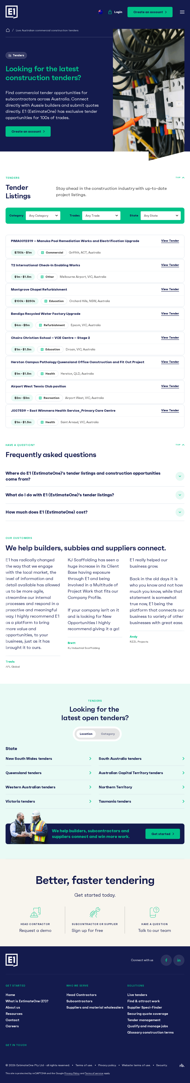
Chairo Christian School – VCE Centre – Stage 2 (50, 338)
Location (86, 734)
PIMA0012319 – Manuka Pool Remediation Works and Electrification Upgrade (75, 241)
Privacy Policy (72, 1073)
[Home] (8, 30)
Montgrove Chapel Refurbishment (39, 289)
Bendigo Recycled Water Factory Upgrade (45, 313)
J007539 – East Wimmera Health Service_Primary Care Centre (63, 410)
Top (178, 177)
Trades (75, 215)
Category (16, 215)
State (134, 215)
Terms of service (94, 1073)
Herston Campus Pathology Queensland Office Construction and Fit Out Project (77, 362)
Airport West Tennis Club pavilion (38, 386)
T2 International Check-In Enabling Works (45, 265)
